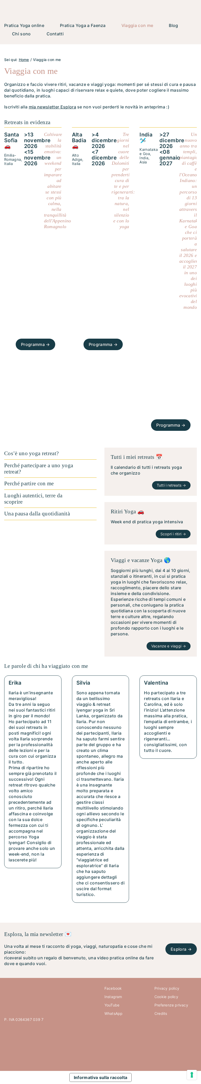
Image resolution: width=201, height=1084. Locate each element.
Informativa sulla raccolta (100, 1077)
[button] (50, 453)
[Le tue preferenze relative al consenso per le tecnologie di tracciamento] (192, 1075)
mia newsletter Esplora (52, 106)
